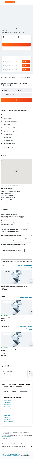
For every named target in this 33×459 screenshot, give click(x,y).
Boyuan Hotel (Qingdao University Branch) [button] (12, 317)
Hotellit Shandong (7, 455)
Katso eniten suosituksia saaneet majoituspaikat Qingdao (26, 328)
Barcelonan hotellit (8, 411)
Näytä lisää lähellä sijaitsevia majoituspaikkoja (25, 266)
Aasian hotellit (17, 454)
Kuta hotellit (7, 413)
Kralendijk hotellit (8, 400)
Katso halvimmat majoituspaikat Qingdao (26, 296)
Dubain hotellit (7, 402)
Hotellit (11, 454)
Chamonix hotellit (8, 417)
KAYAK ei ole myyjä (7, 441)
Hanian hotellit (7, 408)
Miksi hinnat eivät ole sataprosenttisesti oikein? (14, 446)
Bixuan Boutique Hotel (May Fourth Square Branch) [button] (14, 286)
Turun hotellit (7, 406)
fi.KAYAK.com (5, 454)
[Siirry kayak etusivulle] (10, 2)
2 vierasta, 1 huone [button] (8, 41)
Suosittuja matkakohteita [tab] (9, 391)
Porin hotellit (7, 419)
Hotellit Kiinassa (25, 454)
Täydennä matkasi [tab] (23, 391)
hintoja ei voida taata (6, 436)
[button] (2, 2)
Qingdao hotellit (16, 455)
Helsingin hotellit (8, 404)
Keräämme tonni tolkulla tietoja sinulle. (12, 443)
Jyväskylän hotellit (8, 421)
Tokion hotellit (7, 415)
